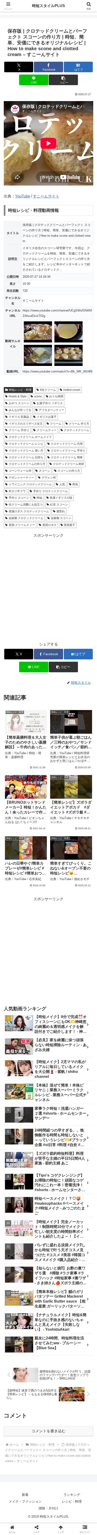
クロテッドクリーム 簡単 (67, 457)
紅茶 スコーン (59, 504)
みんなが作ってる (20, 410)
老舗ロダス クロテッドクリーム (29, 511)
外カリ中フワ (17, 491)
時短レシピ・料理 (20, 389)
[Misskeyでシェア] (80, 1295)
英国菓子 (69, 525)
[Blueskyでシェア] (59, 1295)
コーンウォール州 (20, 470)
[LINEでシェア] (16, 1321)
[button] (63, 80)
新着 (25, 1495)
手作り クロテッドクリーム (50, 491)
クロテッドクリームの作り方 (27, 464)
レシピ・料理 (72, 1501)
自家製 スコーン (61, 518)
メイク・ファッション (25, 1501)
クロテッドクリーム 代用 (67, 443)
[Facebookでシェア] (16, 1308)
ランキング (72, 1495)
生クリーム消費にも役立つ (26, 504)
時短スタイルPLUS (48, 6)
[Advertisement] (48, 587)
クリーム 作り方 (79, 423)
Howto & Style (18, 396)
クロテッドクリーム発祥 (68, 464)
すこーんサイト (46, 196)
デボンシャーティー (21, 477)
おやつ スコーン (19, 403)
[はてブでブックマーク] (80, 1308)
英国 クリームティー (22, 525)
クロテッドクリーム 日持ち (26, 457)
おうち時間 (56, 396)
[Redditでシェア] (59, 1308)
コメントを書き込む (48, 1431)
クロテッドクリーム (76, 430)
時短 (39, 497)
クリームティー (47, 430)
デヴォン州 (49, 477)
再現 (75, 484)
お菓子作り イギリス (50, 403)
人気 (62, 484)
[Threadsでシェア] (37, 1308)
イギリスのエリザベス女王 (26, 423)
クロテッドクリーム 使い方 (26, 450)
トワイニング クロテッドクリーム (30, 484)
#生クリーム (48, 389)
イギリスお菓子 (47, 416)
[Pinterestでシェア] (37, 1321)
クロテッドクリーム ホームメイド (30, 437)
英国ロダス (49, 525)
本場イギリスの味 (61, 497)
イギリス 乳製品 (19, 416)
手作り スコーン (19, 497)
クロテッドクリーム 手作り (68, 450)
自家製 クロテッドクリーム (26, 518)
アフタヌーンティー (51, 410)
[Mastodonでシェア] (37, 1295)
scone (38, 396)
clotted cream (71, 389)
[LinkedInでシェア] (59, 1321)
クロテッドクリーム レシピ (26, 443)
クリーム (55, 423)
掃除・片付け (48, 1508)
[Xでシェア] (16, 1295)
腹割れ (61, 511)
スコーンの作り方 (68, 470)
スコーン (44, 470)
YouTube (22, 196)
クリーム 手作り (19, 430)
